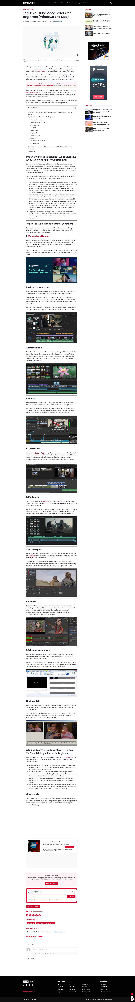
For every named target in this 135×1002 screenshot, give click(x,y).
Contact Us (103, 986)
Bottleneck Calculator (102, 999)
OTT (70, 984)
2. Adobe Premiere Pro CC (37, 122)
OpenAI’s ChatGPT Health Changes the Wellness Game (101, 123)
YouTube (42, 71)
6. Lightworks (34, 133)
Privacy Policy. (57, 900)
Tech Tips (72, 989)
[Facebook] (27, 915)
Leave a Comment (34, 906)
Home (24, 9)
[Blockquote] (45, 953)
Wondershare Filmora (38, 236)
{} (50, 953)
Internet (31, 923)
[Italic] (35, 953)
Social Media (73, 992)
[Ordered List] (41, 953)
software (32, 556)
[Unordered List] (43, 953)
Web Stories (86, 989)
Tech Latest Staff (44, 21)
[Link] (49, 953)
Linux (57, 501)
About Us (103, 984)
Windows (70, 3)
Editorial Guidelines (106, 992)
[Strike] (39, 953)
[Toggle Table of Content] (74, 108)
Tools (84, 3)
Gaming (77, 3)
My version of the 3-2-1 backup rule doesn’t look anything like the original (102, 111)
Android (61, 3)
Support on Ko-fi (51, 883)
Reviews (71, 986)
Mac (51, 501)
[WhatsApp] (33, 915)
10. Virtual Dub (34, 143)
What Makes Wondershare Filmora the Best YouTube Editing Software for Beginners (50, 148)
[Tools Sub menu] (87, 2)
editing (68, 757)
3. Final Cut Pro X (35, 125)
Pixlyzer (110, 999)
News (48, 3)
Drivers (84, 986)
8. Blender (33, 138)
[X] (30, 915)
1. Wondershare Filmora (37, 120)
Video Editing (50, 923)
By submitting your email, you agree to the (45, 900)
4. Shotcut (33, 128)
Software (40, 923)
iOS (43, 453)
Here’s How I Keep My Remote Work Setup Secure (102, 117)
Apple (54, 3)
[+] (53, 953)
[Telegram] (39, 915)
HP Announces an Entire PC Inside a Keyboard (101, 129)
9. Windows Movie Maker (37, 140)
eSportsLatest (28, 991)
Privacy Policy (104, 989)
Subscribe (71, 896)
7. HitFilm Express (35, 135)
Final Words (31, 151)
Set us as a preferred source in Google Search (40, 85)
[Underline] (37, 953)
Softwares (30, 9)
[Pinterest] (36, 915)
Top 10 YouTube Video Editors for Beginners (41, 117)
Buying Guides (86, 992)
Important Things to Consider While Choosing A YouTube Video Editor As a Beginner (50, 113)
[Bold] (33, 953)
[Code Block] (47, 953)
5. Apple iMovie (34, 130)
